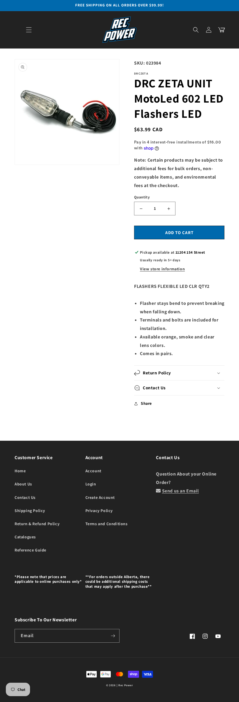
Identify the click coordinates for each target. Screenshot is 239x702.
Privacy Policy (99, 510)
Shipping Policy (30, 510)
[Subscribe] (112, 636)
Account (93, 470)
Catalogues (25, 537)
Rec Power (125, 685)
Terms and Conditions (106, 523)
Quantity (142, 197)
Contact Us (25, 497)
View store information (162, 269)
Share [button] (146, 403)
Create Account (100, 497)
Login (90, 484)
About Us (23, 484)
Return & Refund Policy (37, 523)
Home (20, 470)
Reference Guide (30, 550)
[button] (28, 29)
